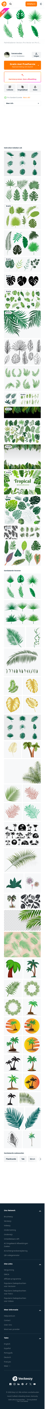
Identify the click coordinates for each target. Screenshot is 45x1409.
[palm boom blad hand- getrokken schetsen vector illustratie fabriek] (14, 664)
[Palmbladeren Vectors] (22, 614)
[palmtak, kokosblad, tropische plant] (22, 876)
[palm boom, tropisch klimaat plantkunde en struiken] (13, 854)
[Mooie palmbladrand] (22, 470)
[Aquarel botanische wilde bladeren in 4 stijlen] (22, 263)
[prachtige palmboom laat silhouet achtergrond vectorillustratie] (22, 323)
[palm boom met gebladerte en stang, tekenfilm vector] (13, 1131)
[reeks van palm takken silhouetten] (22, 712)
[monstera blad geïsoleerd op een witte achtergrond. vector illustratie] (22, 279)
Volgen (36, 56)
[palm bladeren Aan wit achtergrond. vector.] (13, 735)
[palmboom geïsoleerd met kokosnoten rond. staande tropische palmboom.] (28, 1043)
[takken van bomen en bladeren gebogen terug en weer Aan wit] (11, 686)
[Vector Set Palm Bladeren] (22, 242)
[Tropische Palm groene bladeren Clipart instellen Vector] (11, 397)
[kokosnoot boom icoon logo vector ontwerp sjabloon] (13, 1210)
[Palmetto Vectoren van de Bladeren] (22, 640)
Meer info (9, 102)
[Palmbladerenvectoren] (22, 215)
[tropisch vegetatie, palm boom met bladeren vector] (12, 1152)
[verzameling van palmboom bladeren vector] (15, 560)
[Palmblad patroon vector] (22, 1107)
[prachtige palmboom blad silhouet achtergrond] (22, 425)
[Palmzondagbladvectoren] (22, 377)
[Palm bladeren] (22, 162)
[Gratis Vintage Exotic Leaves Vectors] (22, 351)
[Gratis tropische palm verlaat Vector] (22, 189)
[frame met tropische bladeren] (22, 495)
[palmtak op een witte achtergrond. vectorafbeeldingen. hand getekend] (13, 917)
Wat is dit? (26, 97)
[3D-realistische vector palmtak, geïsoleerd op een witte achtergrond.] (31, 1151)
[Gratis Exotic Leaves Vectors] (22, 580)
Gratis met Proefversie (22, 65)
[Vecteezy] (4, 3)
